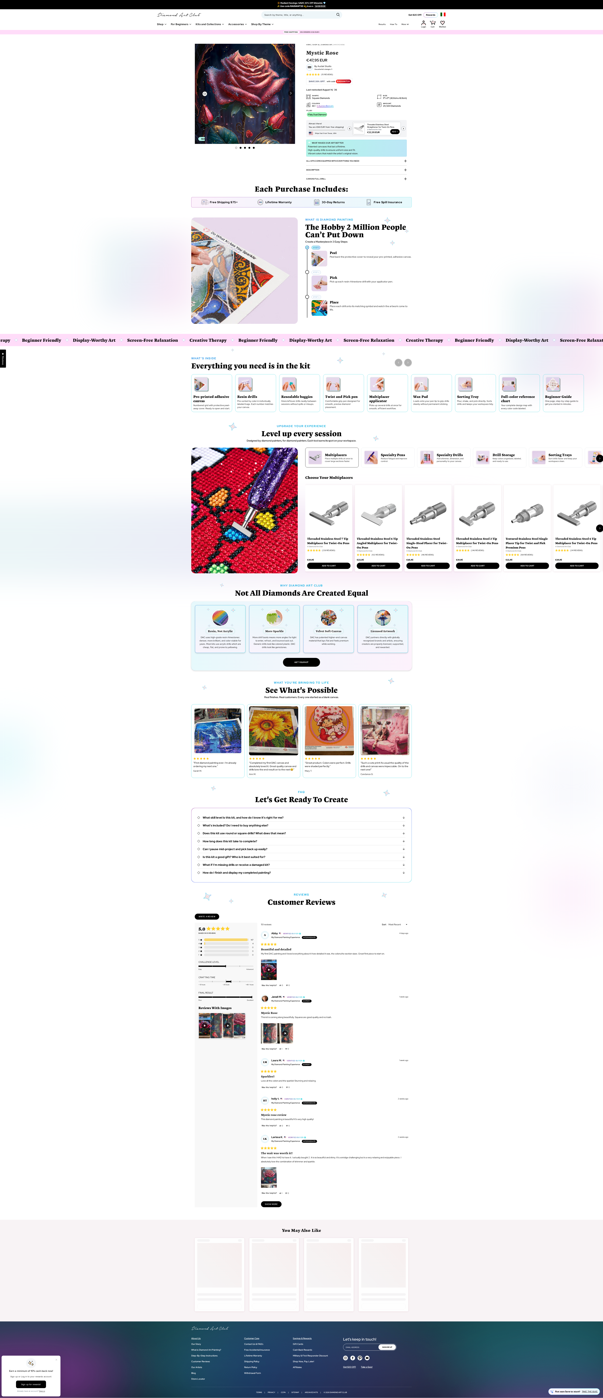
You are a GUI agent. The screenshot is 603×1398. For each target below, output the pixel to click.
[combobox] (301, 15)
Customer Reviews (200, 1361)
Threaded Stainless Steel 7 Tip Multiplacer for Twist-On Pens (328, 541)
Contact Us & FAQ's (253, 1344)
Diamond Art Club (338, 1392)
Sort (384, 924)
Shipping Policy (251, 1361)
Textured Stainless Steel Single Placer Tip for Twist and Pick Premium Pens (527, 543)
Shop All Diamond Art (322, 45)
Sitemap (295, 1392)
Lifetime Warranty (253, 1355)
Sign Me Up (387, 1347)
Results (382, 24)
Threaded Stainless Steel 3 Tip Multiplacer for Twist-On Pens (477, 541)
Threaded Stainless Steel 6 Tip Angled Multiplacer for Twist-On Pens (377, 543)
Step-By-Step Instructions (204, 1355)
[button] (291, 93)
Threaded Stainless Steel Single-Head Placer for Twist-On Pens (427, 543)
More (404, 24)
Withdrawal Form (252, 1373)
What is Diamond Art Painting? (206, 1349)
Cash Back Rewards (302, 1349)
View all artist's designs (322, 69)
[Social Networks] (345, 1358)
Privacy (271, 1392)
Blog (193, 1373)
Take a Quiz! (366, 1367)
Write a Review (209, 917)
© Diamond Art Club (315, 546)
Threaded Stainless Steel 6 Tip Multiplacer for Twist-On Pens (576, 541)
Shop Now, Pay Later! (303, 1361)
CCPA (283, 1392)
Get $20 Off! (414, 14)
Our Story (196, 1344)
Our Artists (196, 1367)
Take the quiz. (590, 1391)
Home (308, 45)
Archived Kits (311, 1392)
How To (393, 24)
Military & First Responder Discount (310, 1355)
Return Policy (250, 1367)
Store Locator (198, 1378)
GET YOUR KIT (301, 662)
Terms (259, 1392)
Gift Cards (298, 1344)
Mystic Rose (339, 45)
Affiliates (297, 1367)
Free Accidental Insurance (257, 1349)
